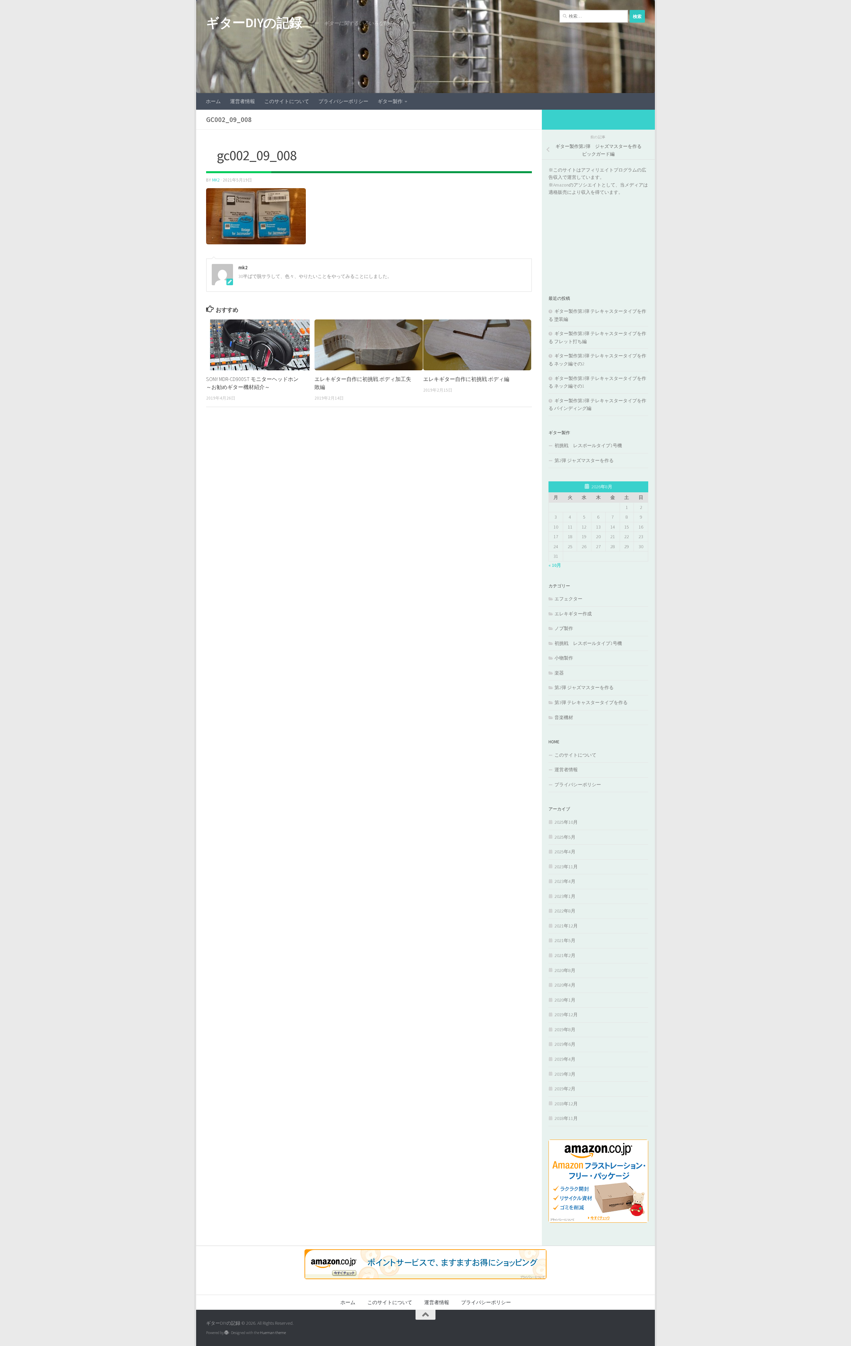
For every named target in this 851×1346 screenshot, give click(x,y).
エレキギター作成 (573, 614)
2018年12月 (566, 1104)
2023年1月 (564, 896)
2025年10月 (566, 822)
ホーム (213, 101)
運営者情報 (242, 101)
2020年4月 (564, 985)
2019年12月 (566, 1015)
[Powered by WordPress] (226, 1333)
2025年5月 (564, 837)
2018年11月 (566, 1118)
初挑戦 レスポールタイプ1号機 (588, 445)
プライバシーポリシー (343, 101)
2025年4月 (564, 852)
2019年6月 (564, 1044)
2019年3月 (564, 1074)
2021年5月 (564, 940)
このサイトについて (286, 101)
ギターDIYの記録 (254, 22)
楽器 (559, 673)
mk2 (216, 180)
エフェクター (568, 599)
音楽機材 (563, 717)
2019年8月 (564, 1030)
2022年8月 (564, 911)
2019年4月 (564, 1059)
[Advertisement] (598, 237)
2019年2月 (564, 1089)
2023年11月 (566, 867)
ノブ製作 (563, 628)
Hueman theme (273, 1332)
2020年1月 (564, 1000)
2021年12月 (566, 926)
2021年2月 (564, 955)
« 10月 (554, 565)
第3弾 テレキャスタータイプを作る (591, 702)
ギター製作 (390, 101)
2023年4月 (564, 881)
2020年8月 (564, 970)
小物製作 (563, 658)
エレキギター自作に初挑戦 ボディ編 (466, 379)
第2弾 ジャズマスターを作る (584, 460)
